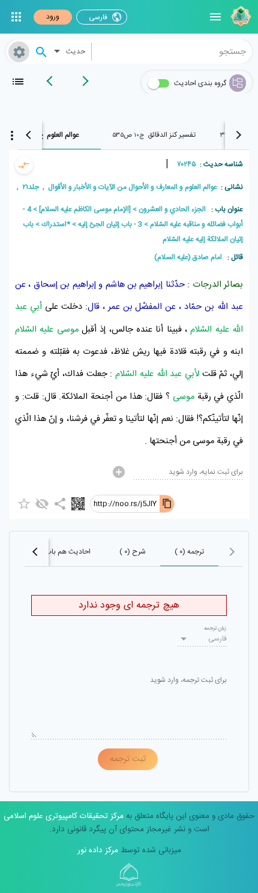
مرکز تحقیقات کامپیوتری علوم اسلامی (64, 816)
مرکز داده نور (97, 850)
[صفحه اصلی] (239, 16)
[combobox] (172, 52)
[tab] (154, 135)
